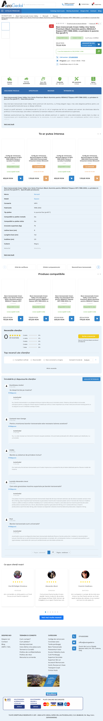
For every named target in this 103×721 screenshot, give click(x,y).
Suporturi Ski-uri (54, 660)
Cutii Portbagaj (54, 655)
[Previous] (4, 267)
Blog (99, 11)
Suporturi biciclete (55, 657)
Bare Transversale (55, 647)
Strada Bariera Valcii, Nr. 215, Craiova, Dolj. (90, 648)
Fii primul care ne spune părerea (76, 23)
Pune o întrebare (94, 23)
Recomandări (37, 360)
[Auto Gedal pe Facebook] (43, 681)
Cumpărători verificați (21, 360)
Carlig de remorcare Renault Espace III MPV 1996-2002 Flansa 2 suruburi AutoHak (13, 158)
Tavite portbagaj (54, 644)
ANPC (4, 647)
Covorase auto (53, 642)
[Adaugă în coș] (20, 178)
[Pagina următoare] (63, 552)
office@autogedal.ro (85, 642)
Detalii (19, 706)
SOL (9, 647)
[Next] (98, 267)
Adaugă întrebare (91, 379)
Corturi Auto (53, 670)
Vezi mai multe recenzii (51, 617)
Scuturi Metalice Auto (56, 652)
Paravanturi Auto (54, 649)
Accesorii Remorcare (56, 662)
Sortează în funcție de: (75, 360)
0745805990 (69, 5)
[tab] (51, 223)
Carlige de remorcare (56, 639)
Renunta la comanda (28, 657)
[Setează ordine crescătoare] (95, 360)
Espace (36, 199)
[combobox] (39, 4)
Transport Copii (54, 668)
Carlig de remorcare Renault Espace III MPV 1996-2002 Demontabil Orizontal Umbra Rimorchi (38, 158)
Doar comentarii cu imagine (54, 360)
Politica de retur (26, 655)
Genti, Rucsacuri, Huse (56, 665)
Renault (37, 194)
